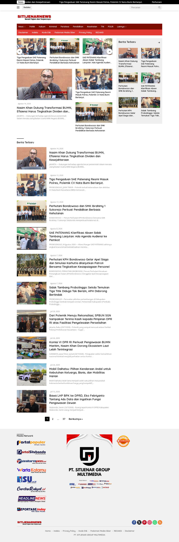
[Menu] (19, 7)
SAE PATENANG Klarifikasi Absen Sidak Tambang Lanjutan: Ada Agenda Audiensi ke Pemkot (64, 60)
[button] (159, 7)
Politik (32, 26)
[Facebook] (134, 522)
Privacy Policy (85, 32)
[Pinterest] (144, 522)
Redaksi (27, 7)
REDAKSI (99, 32)
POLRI (110, 26)
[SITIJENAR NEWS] (34, 17)
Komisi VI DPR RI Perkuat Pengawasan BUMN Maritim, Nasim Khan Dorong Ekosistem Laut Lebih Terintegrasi (79, 345)
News (20, 26)
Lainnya (120, 26)
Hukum (42, 26)
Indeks (35, 32)
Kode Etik (46, 32)
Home (48, 531)
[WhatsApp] (155, 522)
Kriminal (53, 26)
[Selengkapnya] (159, 42)
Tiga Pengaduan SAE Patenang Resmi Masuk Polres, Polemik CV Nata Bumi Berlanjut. (75, 2)
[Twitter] (139, 522)
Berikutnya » (76, 419)
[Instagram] (149, 522)
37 (64, 419)
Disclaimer (23, 32)
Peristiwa (65, 26)
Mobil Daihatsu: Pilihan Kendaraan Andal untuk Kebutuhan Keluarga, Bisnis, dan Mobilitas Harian (80, 372)
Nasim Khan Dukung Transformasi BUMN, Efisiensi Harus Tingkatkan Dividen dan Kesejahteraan (44, 111)
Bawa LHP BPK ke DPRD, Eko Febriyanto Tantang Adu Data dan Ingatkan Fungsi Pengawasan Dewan (76, 399)
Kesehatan (92, 26)
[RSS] (160, 522)
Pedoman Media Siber (65, 32)
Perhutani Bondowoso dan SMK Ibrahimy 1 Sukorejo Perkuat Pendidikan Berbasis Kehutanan (31, 60)
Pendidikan (78, 26)
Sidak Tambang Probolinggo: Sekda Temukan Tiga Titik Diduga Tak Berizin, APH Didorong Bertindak (79, 291)
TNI (102, 26)
